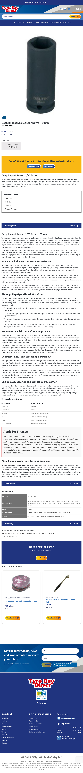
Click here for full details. (10, 536)
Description (8, 198)
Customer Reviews (8, 737)
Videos (4, 732)
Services (4, 721)
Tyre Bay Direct (32, 496)
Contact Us (41, 558)
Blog (3, 724)
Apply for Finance (34, 729)
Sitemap (4, 743)
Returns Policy (33, 721)
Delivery (7, 205)
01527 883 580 (45, 551)
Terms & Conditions (35, 724)
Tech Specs (8, 202)
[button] (76, 9)
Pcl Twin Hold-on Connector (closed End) (60, 601)
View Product (11, 618)
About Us (4, 735)
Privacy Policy (60, 665)
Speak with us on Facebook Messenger (68, 738)
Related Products (10, 209)
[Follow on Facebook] (47, 2)
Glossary (4, 729)
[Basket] (69, 9)
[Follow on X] (52, 2)
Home (14, 22)
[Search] (75, 16)
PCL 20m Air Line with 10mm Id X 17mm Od (21, 602)
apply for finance (29, 442)
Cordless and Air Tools (43, 22)
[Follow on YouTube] (56, 2)
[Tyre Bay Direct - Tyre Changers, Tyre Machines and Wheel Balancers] (10, 9)
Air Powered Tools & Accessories (38, 516)
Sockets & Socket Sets (62, 22)
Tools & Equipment (25, 22)
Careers (4, 740)
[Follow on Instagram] (50, 2)
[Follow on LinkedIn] (54, 2)
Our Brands (5, 718)
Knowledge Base (7, 726)
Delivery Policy (33, 718)
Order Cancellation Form (37, 732)
